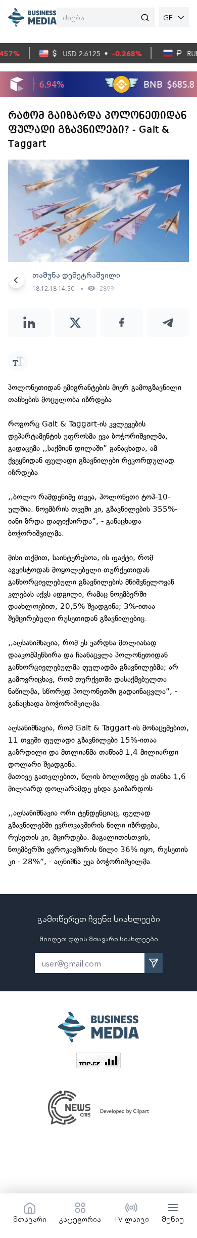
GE (168, 17)
